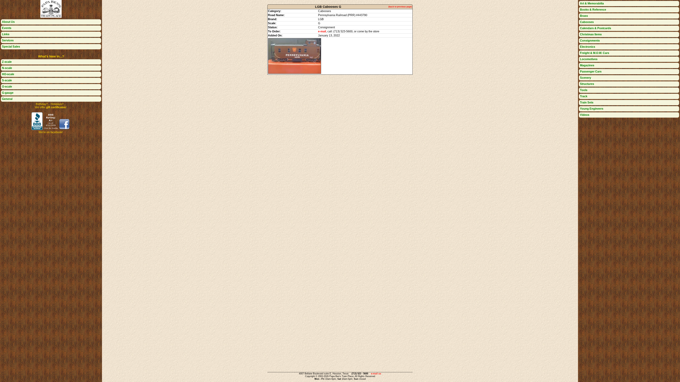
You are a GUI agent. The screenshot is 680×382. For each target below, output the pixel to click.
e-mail (322, 31)
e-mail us (376, 373)
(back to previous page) (400, 6)
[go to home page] (51, 16)
